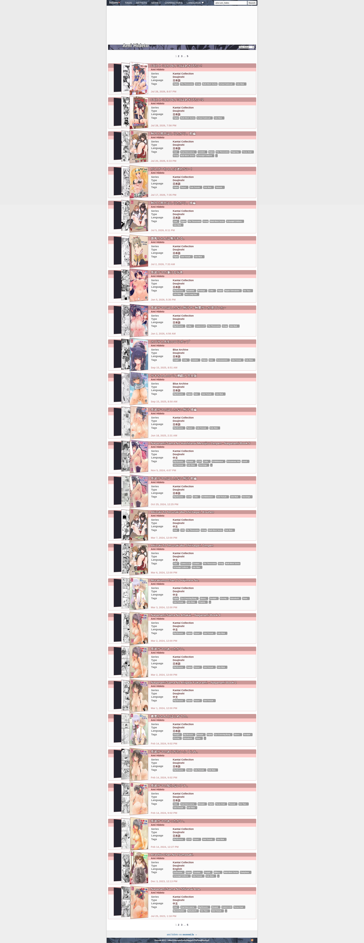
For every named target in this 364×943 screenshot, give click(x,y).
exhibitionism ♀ (218, 461)
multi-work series (217, 221)
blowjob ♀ (191, 461)
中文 (175, 457)
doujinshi (178, 214)
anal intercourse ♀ (188, 804)
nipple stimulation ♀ (233, 291)
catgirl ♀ (176, 360)
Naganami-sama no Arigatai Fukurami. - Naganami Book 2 (193, 682)
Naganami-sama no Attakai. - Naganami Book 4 (185, 615)
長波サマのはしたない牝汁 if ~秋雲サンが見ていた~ (188, 307)
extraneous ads (233, 461)
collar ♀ (212, 291)
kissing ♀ (224, 598)
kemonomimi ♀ (223, 360)
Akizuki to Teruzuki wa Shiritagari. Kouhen (182, 512)
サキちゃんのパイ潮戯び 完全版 (174, 375)
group (205, 221)
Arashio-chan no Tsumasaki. (172, 854)
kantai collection (183, 211)
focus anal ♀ (221, 804)
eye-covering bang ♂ (189, 598)
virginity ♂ (203, 602)
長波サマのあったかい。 (168, 649)
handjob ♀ (214, 598)
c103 (189, 839)
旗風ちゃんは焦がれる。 (168, 238)
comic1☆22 (227, 907)
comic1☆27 (200, 326)
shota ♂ (246, 598)
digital (183, 221)
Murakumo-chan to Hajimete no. (175, 580)
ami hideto (157, 206)
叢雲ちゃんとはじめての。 (170, 716)
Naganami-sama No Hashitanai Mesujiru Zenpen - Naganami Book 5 (200, 443)
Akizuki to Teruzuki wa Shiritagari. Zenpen (182, 545)
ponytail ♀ (233, 804)
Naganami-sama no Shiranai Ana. (175, 889)
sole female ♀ (186, 257)
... (211, 465)
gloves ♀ (204, 598)
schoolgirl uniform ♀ (235, 221)
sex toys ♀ (247, 291)
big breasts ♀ (179, 291)
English (177, 869)
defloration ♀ (178, 872)
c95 (182, 530)
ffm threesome (194, 221)
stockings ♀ (204, 465)
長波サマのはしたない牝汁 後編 (174, 409)
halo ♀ (212, 360)
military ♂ (218, 872)
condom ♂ (195, 360)
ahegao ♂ (177, 735)
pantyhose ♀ (245, 872)
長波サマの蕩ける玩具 (167, 272)
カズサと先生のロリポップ (170, 341)
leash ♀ (245, 461)
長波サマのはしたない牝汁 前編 (174, 478)
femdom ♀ (197, 872)
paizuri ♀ (190, 428)
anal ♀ (176, 221)
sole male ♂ (178, 225)
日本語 (176, 217)
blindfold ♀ (191, 291)
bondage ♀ (202, 291)
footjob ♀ (208, 872)
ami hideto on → (182, 934)
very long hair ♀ (192, 294)
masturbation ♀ (179, 911)
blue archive (180, 349)
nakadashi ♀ (235, 598)
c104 (199, 461)
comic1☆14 (186, 564)
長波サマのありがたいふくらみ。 (175, 751)
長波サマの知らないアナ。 (170, 785)
